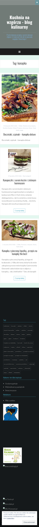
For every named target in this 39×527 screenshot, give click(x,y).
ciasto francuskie (9, 330)
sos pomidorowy (9, 364)
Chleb (20, 126)
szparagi (31, 364)
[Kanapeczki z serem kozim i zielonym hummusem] (19, 160)
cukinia (23, 330)
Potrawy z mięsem (26, 244)
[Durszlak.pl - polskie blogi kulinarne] (8, 504)
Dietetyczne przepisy (29, 126)
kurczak (20, 343)
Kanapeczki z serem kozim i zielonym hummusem (19, 181)
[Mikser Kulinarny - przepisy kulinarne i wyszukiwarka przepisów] (12, 455)
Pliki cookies (10, 400)
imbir (23, 334)
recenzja (14, 360)
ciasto (30, 326)
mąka (12, 347)
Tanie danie (19, 246)
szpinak (6, 368)
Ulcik (15, 126)
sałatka (21, 360)
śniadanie (17, 372)
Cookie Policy (10, 518)
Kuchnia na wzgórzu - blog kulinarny (19, 22)
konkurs (15, 338)
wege (21, 130)
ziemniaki (27, 368)
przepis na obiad (28, 351)
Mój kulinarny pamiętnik (14, 387)
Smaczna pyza (10, 390)
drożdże (6, 334)
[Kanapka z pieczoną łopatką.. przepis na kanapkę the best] (19, 230)
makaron (6, 347)
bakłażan (6, 326)
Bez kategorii (27, 176)
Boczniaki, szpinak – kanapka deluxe (19, 134)
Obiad (15, 128)
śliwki (10, 372)
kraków (22, 338)
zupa (5, 372)
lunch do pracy (28, 343)
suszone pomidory (21, 364)
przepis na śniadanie (21, 355)
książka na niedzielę (10, 343)
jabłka (29, 334)
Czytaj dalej (19, 210)
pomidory (18, 351)
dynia (18, 334)
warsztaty (13, 368)
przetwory (7, 360)
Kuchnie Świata (7, 128)
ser (26, 360)
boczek (13, 326)
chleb (25, 326)
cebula (20, 326)
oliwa (23, 347)
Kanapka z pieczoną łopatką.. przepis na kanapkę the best (19, 252)
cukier (17, 330)
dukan (12, 334)
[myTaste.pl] (8, 499)
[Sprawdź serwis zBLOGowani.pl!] (10, 508)
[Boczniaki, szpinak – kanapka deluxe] (19, 98)
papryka (29, 347)
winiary (20, 368)
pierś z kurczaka (8, 351)
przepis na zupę (8, 355)
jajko (10, 338)
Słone (30, 128)
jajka (5, 338)
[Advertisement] (18, 304)
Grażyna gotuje (11, 383)
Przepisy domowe (22, 128)
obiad (18, 347)
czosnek (30, 330)
